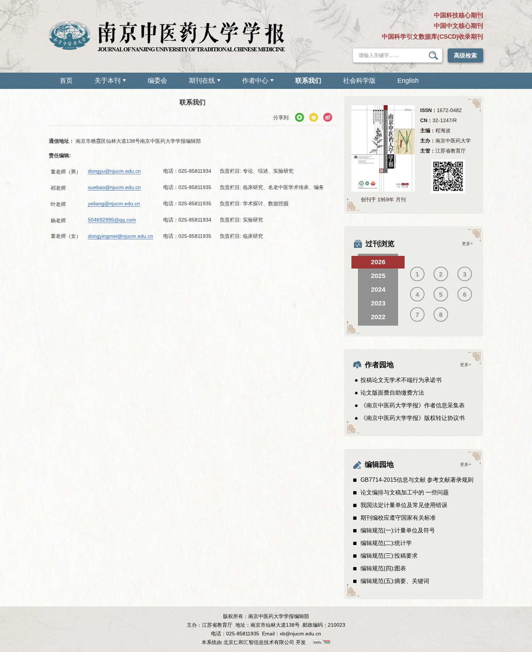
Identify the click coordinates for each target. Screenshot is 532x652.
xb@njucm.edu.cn (300, 633)
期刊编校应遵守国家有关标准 (398, 518)
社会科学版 (359, 80)
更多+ (467, 243)
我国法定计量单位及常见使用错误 (403, 505)
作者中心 (255, 80)
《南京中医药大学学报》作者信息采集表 (412, 405)
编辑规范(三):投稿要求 (389, 556)
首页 (66, 80)
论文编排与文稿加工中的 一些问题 (404, 492)
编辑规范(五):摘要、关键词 (394, 581)
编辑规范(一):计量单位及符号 (397, 530)
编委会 (157, 80)
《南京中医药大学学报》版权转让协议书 (412, 418)
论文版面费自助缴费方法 (392, 393)
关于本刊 (107, 80)
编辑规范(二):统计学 (386, 543)
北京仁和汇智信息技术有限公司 (258, 642)
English (408, 80)
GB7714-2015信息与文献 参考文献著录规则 (416, 480)
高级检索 (465, 55)
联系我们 (308, 80)
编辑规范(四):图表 (383, 568)
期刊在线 (202, 80)
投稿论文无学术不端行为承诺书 (401, 380)
